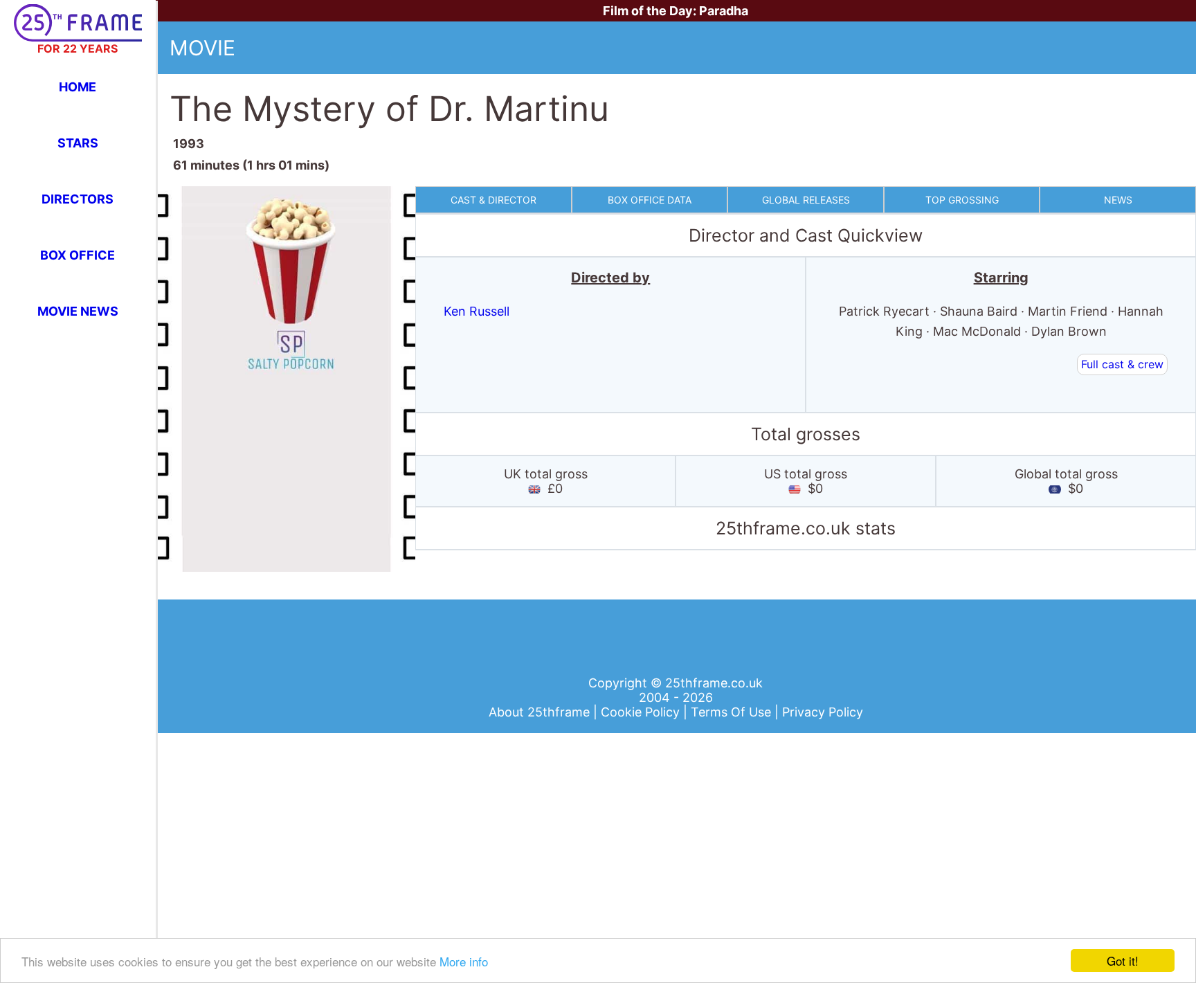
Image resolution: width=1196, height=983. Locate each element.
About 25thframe (541, 712)
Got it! (1123, 960)
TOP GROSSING (962, 200)
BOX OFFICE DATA (649, 200)
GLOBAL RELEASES (806, 200)
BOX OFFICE (77, 255)
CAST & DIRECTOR (493, 200)
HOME (77, 87)
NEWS (1118, 200)
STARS (77, 143)
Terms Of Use (732, 712)
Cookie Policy (642, 712)
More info (464, 961)
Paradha (723, 10)
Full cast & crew (1122, 364)
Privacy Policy (822, 712)
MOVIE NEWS (77, 311)
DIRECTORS (78, 199)
